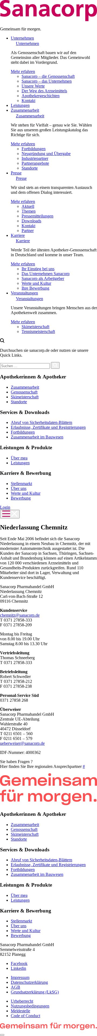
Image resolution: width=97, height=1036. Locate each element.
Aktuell (28, 206)
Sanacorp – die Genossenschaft (48, 76)
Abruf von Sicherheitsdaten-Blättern (41, 422)
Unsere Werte (33, 86)
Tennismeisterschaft (38, 331)
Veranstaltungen (24, 293)
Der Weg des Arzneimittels (44, 91)
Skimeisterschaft (35, 326)
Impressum (20, 977)
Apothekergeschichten (41, 95)
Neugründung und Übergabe (46, 153)
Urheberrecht (22, 1001)
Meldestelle (20, 1011)
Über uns (18, 488)
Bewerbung (21, 498)
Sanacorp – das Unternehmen (47, 81)
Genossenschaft (24, 392)
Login (5, 507)
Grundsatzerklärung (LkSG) (35, 992)
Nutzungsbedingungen (30, 1006)
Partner (28, 230)
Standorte (30, 168)
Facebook (19, 963)
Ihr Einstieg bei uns (38, 268)
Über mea (19, 458)
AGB (15, 987)
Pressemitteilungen (37, 216)
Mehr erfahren (23, 71)
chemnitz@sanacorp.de (20, 615)
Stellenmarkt (21, 483)
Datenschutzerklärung (29, 982)
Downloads (31, 221)
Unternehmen (22, 38)
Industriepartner (35, 158)
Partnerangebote (35, 163)
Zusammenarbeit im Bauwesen (37, 437)
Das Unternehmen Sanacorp (46, 273)
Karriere (18, 235)
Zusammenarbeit (25, 110)
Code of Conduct (25, 1015)
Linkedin (18, 968)
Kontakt (28, 100)
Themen (29, 211)
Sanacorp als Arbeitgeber (43, 278)
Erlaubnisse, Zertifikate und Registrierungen (48, 427)
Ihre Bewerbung (35, 288)
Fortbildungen (34, 148)
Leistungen (20, 105)
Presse (16, 173)
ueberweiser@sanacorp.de (22, 743)
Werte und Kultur (36, 283)
